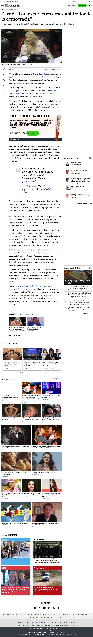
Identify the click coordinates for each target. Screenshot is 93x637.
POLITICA (4, 10)
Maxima (73, 622)
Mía (56, 620)
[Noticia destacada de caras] (15, 568)
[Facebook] (35, 608)
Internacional (37, 614)
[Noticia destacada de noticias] (15, 540)
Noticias (32, 617)
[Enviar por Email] (3, 85)
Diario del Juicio (59, 617)
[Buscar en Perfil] (90, 1)
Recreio (68, 622)
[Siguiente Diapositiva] (60, 360)
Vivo (52, 617)
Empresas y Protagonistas (83, 614)
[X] (39, 608)
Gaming (48, 617)
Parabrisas (47, 620)
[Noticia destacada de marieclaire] (47, 540)
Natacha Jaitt (36, 239)
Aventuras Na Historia (42, 622)
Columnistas (71, 158)
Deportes (49, 614)
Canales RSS (21, 625)
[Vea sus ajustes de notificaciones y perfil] (89, 5)
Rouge (52, 620)
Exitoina (42, 617)
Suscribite (82, 5)
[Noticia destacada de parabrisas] (47, 568)
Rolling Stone (53, 622)
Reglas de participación (62, 625)
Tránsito (72, 625)
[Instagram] (49, 608)
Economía (23, 614)
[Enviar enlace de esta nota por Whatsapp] (3, 80)
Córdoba (59, 614)
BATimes (60, 620)
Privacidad (47, 625)
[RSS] (54, 608)
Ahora (4, 614)
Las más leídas (72, 268)
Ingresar (73, 5)
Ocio (54, 614)
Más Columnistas (83, 203)
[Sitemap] (58, 608)
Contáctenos (39, 625)
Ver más (86, 314)
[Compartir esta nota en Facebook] (3, 69)
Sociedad (30, 614)
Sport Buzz (62, 622)
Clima (44, 614)
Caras (37, 617)
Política (18, 614)
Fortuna (40, 620)
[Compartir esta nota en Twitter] (3, 74)
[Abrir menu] (2, 5)
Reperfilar (65, 614)
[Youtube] (44, 608)
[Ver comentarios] (90, 10)
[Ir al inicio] (12, 5)
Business (72, 614)
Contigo (33, 622)
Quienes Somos (30, 625)
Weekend (34, 620)
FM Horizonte (67, 620)
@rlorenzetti (29, 181)
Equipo (52, 625)
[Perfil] (12, 535)
